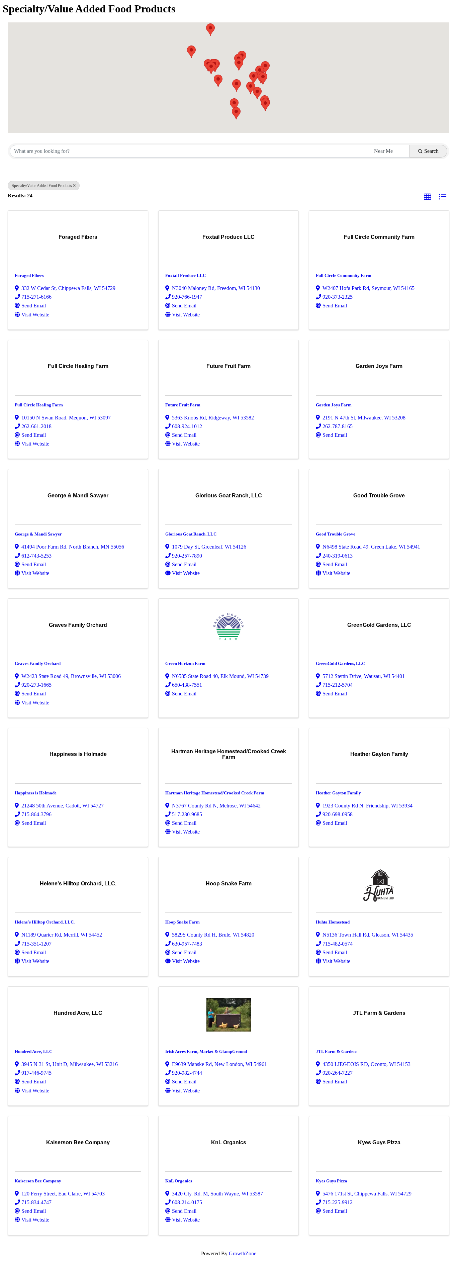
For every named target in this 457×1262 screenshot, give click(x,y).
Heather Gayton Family (338, 792)
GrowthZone (242, 1253)
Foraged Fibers (29, 275)
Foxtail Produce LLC (185, 275)
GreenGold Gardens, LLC (340, 663)
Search (431, 151)
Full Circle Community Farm (343, 275)
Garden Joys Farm (334, 404)
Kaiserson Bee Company (38, 1180)
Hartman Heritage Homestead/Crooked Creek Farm (214, 792)
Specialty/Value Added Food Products (42, 185)
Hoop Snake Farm (182, 922)
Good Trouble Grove (335, 534)
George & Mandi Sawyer (38, 534)
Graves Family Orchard (38, 663)
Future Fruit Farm (182, 404)
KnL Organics (178, 1180)
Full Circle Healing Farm (39, 404)
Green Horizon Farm (185, 663)
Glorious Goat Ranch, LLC (190, 534)
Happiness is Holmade (36, 792)
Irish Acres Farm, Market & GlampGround (206, 1051)
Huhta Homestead (333, 922)
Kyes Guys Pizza (331, 1180)
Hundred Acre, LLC (33, 1051)
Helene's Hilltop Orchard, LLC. (45, 922)
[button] (234, 104)
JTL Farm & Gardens (336, 1051)
